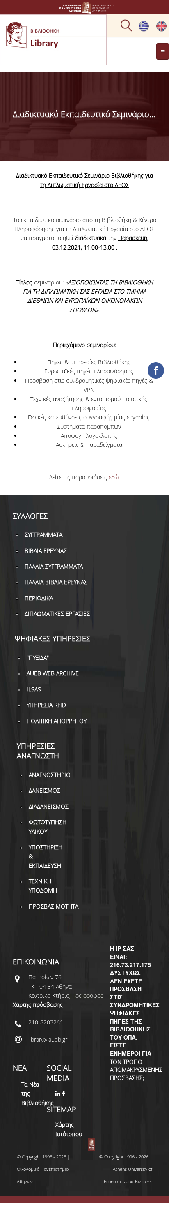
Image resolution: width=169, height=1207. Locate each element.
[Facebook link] (64, 1093)
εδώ (114, 477)
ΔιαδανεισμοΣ (49, 806)
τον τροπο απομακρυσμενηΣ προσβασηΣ (136, 1070)
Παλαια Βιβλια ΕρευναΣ (56, 582)
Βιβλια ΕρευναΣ (46, 551)
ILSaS (34, 689)
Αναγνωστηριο (50, 775)
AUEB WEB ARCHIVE (53, 673)
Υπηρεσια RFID (46, 705)
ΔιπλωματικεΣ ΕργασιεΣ (57, 613)
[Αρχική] (84, 10)
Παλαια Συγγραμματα (54, 566)
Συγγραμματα (43, 535)
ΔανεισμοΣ (44, 790)
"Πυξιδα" (38, 657)
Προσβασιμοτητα (53, 906)
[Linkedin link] (58, 1093)
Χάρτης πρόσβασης (38, 1004)
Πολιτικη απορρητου (57, 721)
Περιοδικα (39, 598)
